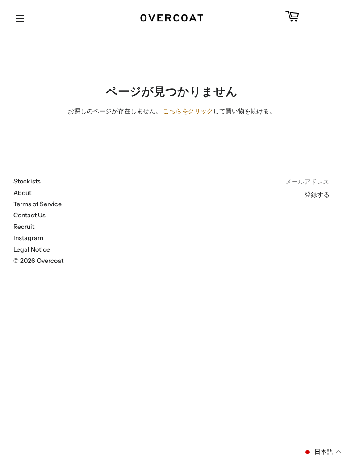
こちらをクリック (188, 111)
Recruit (23, 227)
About (22, 193)
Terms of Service (37, 204)
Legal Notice (31, 249)
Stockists (27, 181)
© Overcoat (38, 261)
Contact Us (29, 215)
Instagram (28, 238)
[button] (322, 452)
